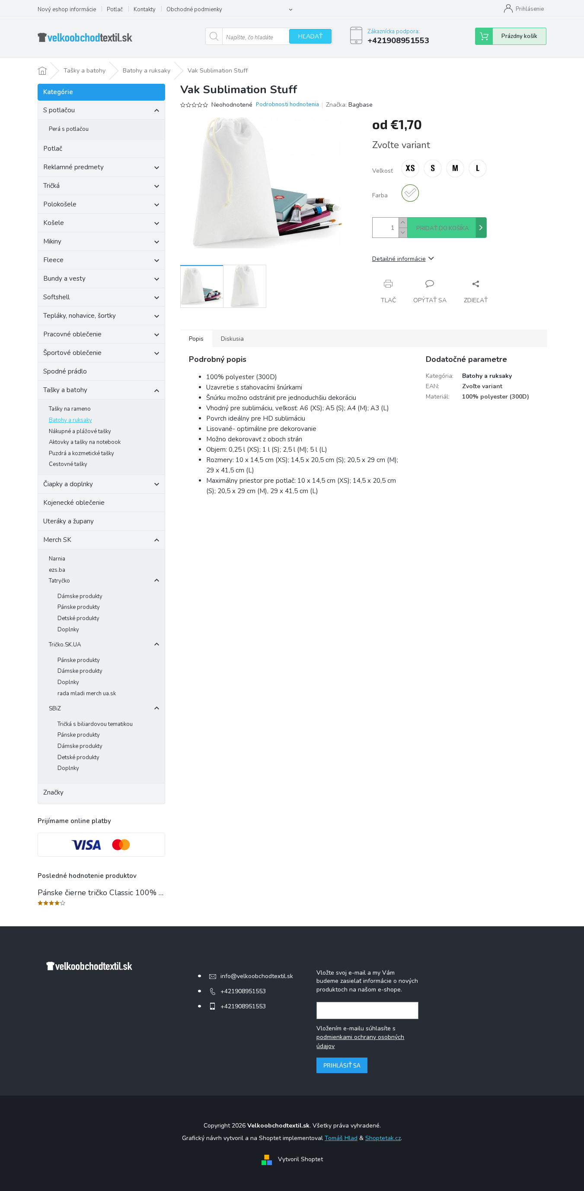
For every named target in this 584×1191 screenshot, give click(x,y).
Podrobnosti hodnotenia (287, 105)
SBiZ (55, 709)
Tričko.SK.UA (65, 645)
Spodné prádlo (65, 371)
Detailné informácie (399, 259)
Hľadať (310, 36)
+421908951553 (243, 991)
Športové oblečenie (72, 352)
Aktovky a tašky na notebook (85, 442)
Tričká (51, 185)
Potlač (115, 9)
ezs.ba (57, 570)
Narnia (57, 559)
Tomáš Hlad (341, 1138)
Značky (53, 792)
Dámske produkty (79, 596)
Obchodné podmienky (194, 9)
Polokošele (60, 204)
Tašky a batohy (65, 390)
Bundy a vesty (64, 278)
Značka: (349, 105)
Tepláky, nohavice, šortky (79, 315)
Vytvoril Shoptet (300, 1160)
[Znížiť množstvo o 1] (403, 233)
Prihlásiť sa (342, 1065)
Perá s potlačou (69, 129)
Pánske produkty (78, 607)
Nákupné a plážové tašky (80, 431)
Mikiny (52, 241)
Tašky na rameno (70, 409)
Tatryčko (59, 581)
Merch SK (57, 539)
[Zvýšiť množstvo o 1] (403, 223)
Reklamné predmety (73, 167)
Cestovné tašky (68, 464)
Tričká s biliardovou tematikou (95, 724)
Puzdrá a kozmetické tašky (81, 453)
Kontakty (145, 9)
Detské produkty (78, 618)
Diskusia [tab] (232, 339)
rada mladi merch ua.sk (86, 693)
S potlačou (59, 110)
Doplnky (68, 630)
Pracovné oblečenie (72, 334)
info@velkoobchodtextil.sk (256, 976)
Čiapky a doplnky (68, 484)
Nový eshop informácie (67, 9)
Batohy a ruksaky (70, 420)
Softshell (56, 297)
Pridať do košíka (442, 228)
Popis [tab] (196, 339)
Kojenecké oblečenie (74, 502)
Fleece (53, 260)
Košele (53, 223)
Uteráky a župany (68, 521)
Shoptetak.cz (383, 1138)
